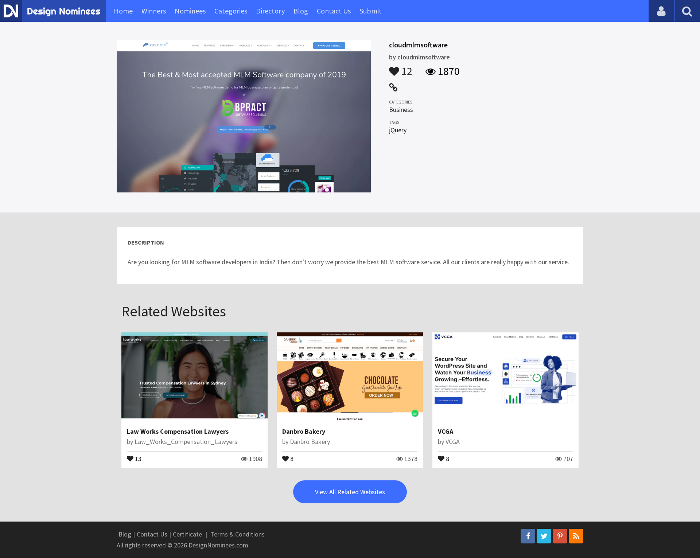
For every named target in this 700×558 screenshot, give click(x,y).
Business (401, 109)
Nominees (190, 10)
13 (137, 458)
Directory (270, 10)
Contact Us (334, 10)
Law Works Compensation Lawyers (178, 431)
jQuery (398, 130)
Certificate (187, 534)
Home (123, 10)
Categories (230, 10)
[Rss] (576, 536)
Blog (300, 10)
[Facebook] (528, 536)
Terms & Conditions (237, 534)
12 (405, 67)
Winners (153, 10)
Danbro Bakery (303, 431)
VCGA (445, 431)
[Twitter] (544, 536)
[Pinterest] (560, 536)
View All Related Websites (350, 492)
